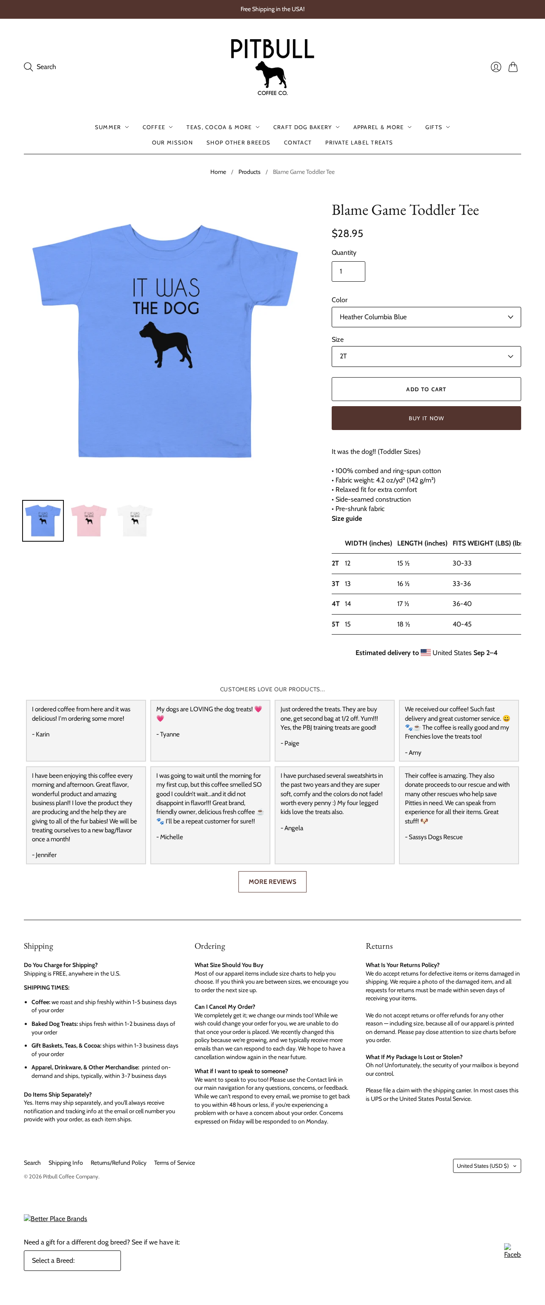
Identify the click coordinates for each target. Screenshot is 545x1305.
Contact (298, 142)
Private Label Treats (359, 142)
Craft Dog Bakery (302, 127)
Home (218, 172)
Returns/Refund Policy (118, 1162)
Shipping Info (66, 1162)
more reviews (272, 882)
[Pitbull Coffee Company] (272, 67)
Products (249, 172)
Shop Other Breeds (238, 142)
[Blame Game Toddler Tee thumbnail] (43, 521)
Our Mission (172, 142)
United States (483, 1165)
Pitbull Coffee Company (70, 1176)
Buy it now (427, 418)
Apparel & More (378, 127)
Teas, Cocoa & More (219, 127)
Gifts (434, 127)
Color (339, 300)
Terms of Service (174, 1162)
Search (32, 1162)
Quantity (344, 252)
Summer (108, 127)
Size (338, 339)
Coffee (154, 127)
